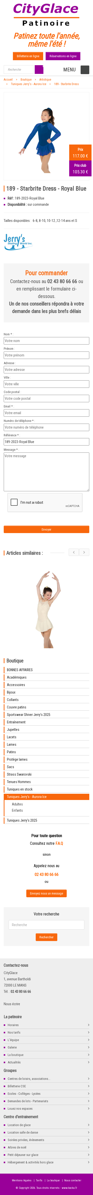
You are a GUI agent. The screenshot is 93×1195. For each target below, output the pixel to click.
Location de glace (19, 1125)
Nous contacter (72, 1180)
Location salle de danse (23, 1132)
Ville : (7, 377)
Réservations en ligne (63, 56)
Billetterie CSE (17, 1086)
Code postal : (12, 392)
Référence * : (12, 435)
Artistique (45, 79)
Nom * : (8, 334)
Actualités (14, 1062)
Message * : (11, 449)
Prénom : (9, 348)
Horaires (13, 1025)
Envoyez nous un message (46, 893)
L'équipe (13, 1040)
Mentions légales (21, 1180)
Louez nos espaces (20, 1108)
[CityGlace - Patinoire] (46, 13)
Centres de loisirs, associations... (29, 1079)
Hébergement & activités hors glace (30, 1162)
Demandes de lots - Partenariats (28, 1101)
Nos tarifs (14, 1032)
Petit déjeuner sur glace (23, 1155)
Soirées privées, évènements (26, 1140)
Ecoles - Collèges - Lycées (24, 1093)
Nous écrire (12, 1004)
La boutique (15, 1055)
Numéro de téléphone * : (19, 420)
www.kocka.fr (69, 1188)
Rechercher (46, 937)
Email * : (9, 406)
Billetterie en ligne (28, 56)
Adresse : (10, 363)
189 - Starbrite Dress (66, 84)
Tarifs (39, 1180)
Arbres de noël (17, 1147)
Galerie (12, 1047)
